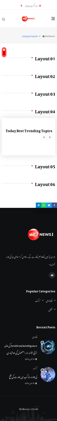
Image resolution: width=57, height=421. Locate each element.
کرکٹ (35, 368)
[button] (49, 137)
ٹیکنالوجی (34, 337)
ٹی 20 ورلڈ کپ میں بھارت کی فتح (23, 377)
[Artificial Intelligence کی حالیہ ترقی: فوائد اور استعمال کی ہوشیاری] (48, 346)
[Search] (3, 18)
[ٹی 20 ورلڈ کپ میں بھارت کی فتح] (48, 374)
